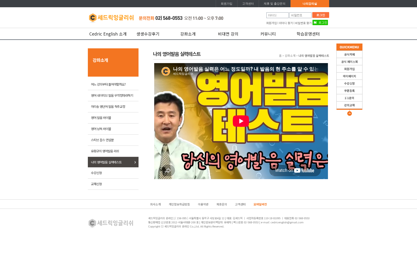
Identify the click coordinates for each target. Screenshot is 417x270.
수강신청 (349, 83)
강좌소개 (188, 34)
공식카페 (349, 54)
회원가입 (226, 3)
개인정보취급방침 (179, 204)
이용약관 (203, 204)
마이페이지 (349, 76)
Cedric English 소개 (108, 34)
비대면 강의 (228, 34)
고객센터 (248, 3)
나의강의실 (310, 3)
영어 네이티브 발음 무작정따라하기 (112, 95)
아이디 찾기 (286, 23)
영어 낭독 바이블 (101, 128)
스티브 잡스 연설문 (102, 140)
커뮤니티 (268, 34)
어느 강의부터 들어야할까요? (108, 84)
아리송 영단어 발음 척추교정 (108, 106)
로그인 (320, 15)
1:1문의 (349, 98)
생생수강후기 (148, 34)
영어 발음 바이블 (101, 117)
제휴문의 (221, 204)
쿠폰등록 (349, 90)
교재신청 (96, 184)
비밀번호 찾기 (303, 23)
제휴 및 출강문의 (274, 3)
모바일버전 (260, 204)
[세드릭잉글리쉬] (111, 17)
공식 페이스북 (349, 61)
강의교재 (349, 105)
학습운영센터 (308, 34)
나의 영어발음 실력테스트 (106, 162)
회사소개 (155, 204)
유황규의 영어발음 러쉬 (105, 151)
